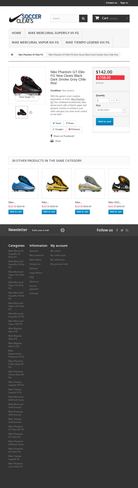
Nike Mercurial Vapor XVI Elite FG (16, 275)
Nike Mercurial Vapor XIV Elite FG (16, 306)
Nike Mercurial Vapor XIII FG (35, 42)
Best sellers (35, 259)
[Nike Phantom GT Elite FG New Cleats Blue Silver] (23, 184)
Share (70, 123)
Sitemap (33, 293)
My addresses (57, 259)
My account (59, 245)
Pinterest (75, 129)
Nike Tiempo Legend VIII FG (87, 42)
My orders (55, 251)
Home (16, 33)
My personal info (59, 264)
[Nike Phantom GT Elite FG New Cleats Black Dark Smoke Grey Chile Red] (21, 112)
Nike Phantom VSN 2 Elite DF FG (16, 364)
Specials (33, 251)
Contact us (111, 3)
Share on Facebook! (64, 136)
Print (58, 141)
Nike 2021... (115, 202)
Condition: (55, 90)
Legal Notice (35, 273)
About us (34, 281)
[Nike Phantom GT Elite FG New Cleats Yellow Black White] (57, 184)
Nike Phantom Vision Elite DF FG (16, 374)
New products (36, 255)
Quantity (100, 95)
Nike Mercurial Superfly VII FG (53, 33)
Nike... (11, 202)
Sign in (124, 3)
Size (98, 105)
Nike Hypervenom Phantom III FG (16, 353)
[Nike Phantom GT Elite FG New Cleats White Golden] (90, 184)
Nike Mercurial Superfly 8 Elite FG (16, 296)
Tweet (58, 123)
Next (30, 112)
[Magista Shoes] (26, 18)
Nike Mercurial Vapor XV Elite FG (16, 285)
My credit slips (58, 255)
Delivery (33, 268)
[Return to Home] (12, 55)
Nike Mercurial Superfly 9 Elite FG (16, 264)
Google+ (59, 129)
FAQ (31, 277)
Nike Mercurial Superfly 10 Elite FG (15, 254)
